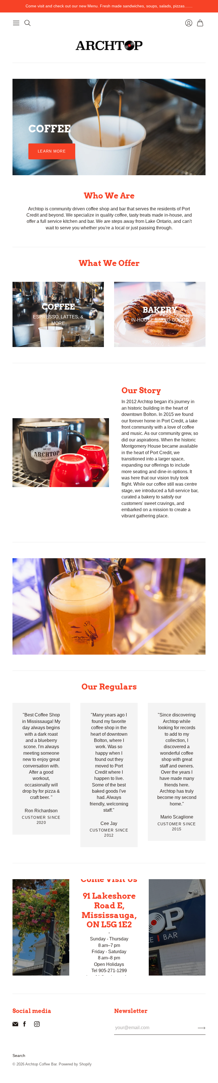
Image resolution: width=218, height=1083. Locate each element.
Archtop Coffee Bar (40, 1064)
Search (18, 1055)
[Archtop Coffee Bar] (109, 45)
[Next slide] (199, 127)
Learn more (52, 151)
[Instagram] (37, 1025)
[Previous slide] (18, 127)
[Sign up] (202, 1027)
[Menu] (16, 23)
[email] (15, 1025)
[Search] (27, 23)
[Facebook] (24, 1025)
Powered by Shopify (75, 1064)
